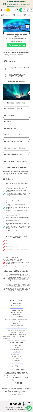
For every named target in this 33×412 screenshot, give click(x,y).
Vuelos (29, 15)
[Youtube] (21, 383)
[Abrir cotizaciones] (29, 403)
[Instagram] (15, 383)
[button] (5, 26)
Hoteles (18, 15)
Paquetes (7, 15)
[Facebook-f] (11, 383)
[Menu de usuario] (17, 10)
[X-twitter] (18, 383)
